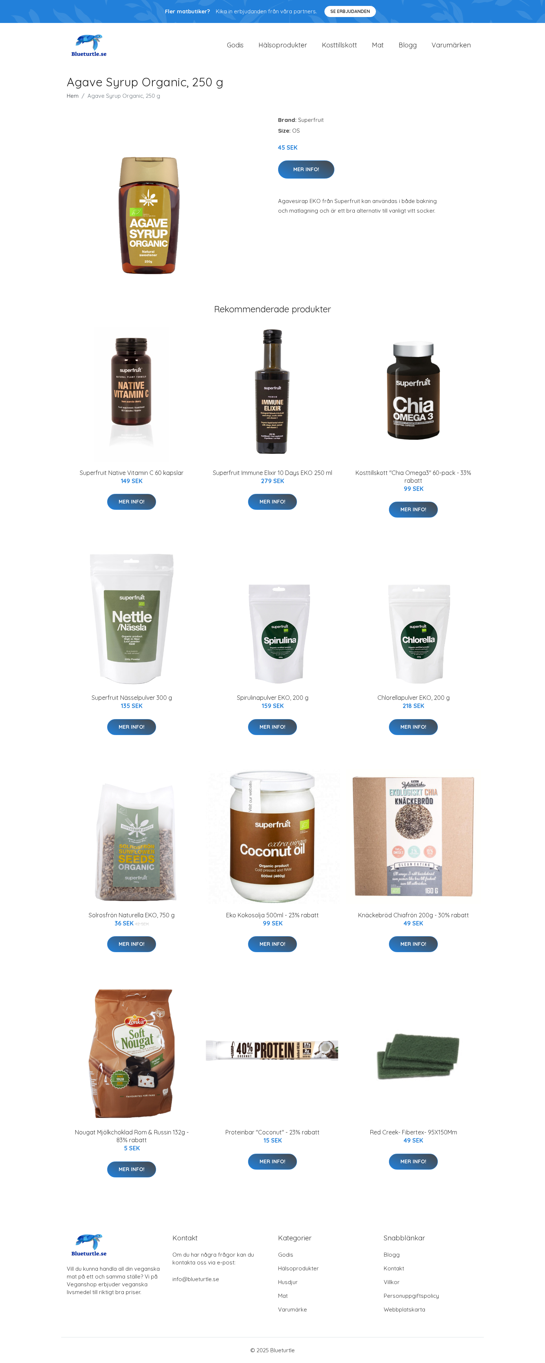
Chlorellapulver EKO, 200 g (413, 697)
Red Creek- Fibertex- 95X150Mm (413, 1132)
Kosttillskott (339, 45)
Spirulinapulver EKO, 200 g (272, 697)
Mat (378, 45)
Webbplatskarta (404, 1309)
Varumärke (292, 1309)
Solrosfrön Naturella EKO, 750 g (132, 915)
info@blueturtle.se (195, 1279)
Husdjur (288, 1282)
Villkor (392, 1282)
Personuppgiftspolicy (411, 1295)
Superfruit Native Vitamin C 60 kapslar (132, 472)
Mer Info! (306, 169)
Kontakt (394, 1268)
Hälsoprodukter (282, 45)
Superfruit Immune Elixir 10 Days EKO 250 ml (272, 472)
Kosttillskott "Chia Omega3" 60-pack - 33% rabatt (413, 476)
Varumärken (451, 45)
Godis (235, 45)
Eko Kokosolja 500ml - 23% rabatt (272, 915)
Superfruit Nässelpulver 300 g (132, 697)
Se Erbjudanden (350, 11)
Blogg (408, 45)
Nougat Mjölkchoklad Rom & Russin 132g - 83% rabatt (132, 1136)
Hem (73, 95)
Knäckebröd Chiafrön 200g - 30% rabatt (413, 915)
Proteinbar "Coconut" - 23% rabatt (272, 1132)
